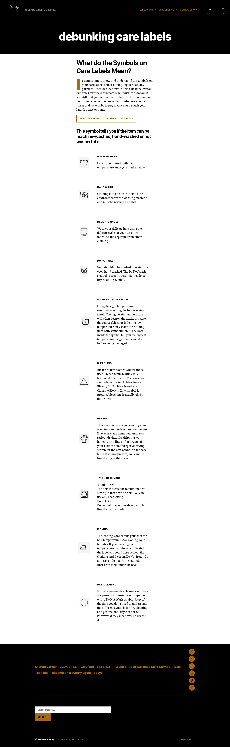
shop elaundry (166, 9)
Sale (177, 667)
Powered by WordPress (70, 739)
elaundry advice (188, 9)
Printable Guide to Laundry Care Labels (106, 118)
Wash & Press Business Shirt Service (142, 667)
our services (146, 9)
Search (43, 717)
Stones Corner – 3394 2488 (56, 667)
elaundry (49, 739)
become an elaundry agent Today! (77, 673)
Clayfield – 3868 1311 (96, 667)
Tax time (41, 673)
